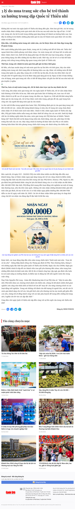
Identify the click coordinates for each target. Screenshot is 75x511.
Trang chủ (4, 6)
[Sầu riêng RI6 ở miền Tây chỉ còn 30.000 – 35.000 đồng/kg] (56, 375)
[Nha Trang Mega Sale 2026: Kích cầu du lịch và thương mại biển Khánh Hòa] (56, 412)
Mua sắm (11, 6)
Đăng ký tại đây (40, 482)
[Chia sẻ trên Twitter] (68, 23)
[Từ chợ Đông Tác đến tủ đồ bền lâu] (18, 339)
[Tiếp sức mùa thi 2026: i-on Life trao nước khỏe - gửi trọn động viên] (56, 339)
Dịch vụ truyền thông (58, 494)
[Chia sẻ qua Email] (72, 23)
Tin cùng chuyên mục (16, 321)
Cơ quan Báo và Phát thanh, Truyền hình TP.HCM (38, 499)
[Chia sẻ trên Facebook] (64, 23)
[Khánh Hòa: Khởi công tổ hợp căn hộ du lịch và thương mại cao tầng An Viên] (18, 448)
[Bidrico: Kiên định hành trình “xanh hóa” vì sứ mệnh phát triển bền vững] (18, 375)
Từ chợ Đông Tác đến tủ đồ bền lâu (14, 353)
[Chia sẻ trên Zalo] (60, 23)
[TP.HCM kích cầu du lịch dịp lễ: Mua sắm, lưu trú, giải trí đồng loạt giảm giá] (56, 448)
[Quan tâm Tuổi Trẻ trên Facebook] (24, 494)
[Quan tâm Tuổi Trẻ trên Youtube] (21, 494)
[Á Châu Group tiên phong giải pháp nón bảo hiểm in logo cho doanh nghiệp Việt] (18, 412)
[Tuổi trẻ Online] (36, 2)
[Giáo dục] (44, 2)
